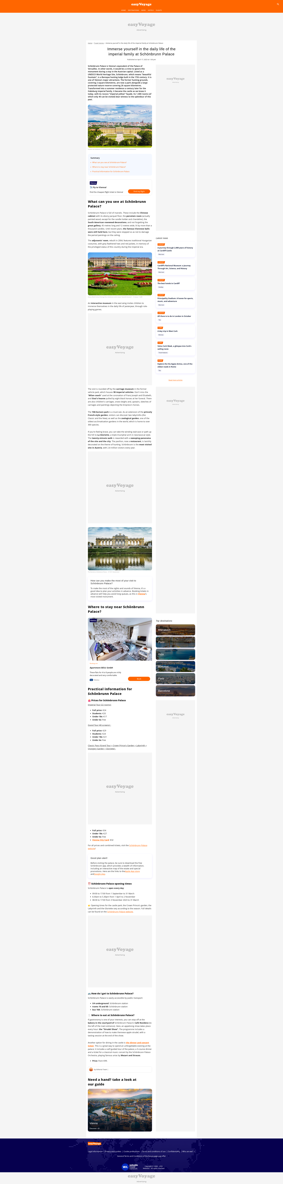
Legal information (95, 1151)
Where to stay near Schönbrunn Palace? (109, 167)
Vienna (141, 593)
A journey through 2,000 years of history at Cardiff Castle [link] (175, 249)
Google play (99, 874)
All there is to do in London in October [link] (174, 316)
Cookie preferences (132, 1151)
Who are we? (187, 1151)
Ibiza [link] (161, 654)
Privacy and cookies (113, 1151)
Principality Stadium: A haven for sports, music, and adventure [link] (175, 299)
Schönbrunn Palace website (120, 911)
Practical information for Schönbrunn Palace (110, 171)
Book (139, 679)
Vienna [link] (94, 1123)
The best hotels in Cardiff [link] (169, 283)
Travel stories (99, 43)
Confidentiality (174, 1151)
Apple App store (132, 871)
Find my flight (139, 191)
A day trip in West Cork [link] (168, 331)
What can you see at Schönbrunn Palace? (109, 162)
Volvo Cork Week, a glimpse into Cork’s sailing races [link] (174, 347)
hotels (151, 10)
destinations (133, 10)
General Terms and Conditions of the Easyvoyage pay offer (141, 1156)
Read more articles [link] (176, 380)
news (143, 10)
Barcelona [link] (164, 690)
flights (159, 10)
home (123, 10)
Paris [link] (161, 678)
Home (90, 43)
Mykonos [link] (163, 666)
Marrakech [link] (164, 629)
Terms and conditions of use (154, 1151)
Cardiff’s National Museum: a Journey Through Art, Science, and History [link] (174, 267)
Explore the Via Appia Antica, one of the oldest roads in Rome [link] (175, 365)
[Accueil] (141, 4)
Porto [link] (161, 642)
